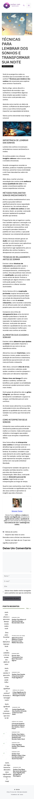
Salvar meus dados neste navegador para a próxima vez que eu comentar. (18, 592)
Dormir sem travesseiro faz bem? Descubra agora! (17, 658)
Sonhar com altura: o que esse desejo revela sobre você (19, 621)
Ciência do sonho (7, 66)
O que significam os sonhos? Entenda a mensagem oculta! (19, 693)
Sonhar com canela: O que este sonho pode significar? (18, 676)
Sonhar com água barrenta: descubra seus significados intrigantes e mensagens (19, 773)
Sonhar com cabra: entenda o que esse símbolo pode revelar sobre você (18, 736)
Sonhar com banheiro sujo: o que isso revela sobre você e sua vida (18, 756)
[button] (23, 5)
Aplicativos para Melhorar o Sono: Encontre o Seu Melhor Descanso (17, 640)
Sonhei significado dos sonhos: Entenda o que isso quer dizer (19, 712)
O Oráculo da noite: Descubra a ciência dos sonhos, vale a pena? (18, 726)
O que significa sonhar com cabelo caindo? (18, 746)
